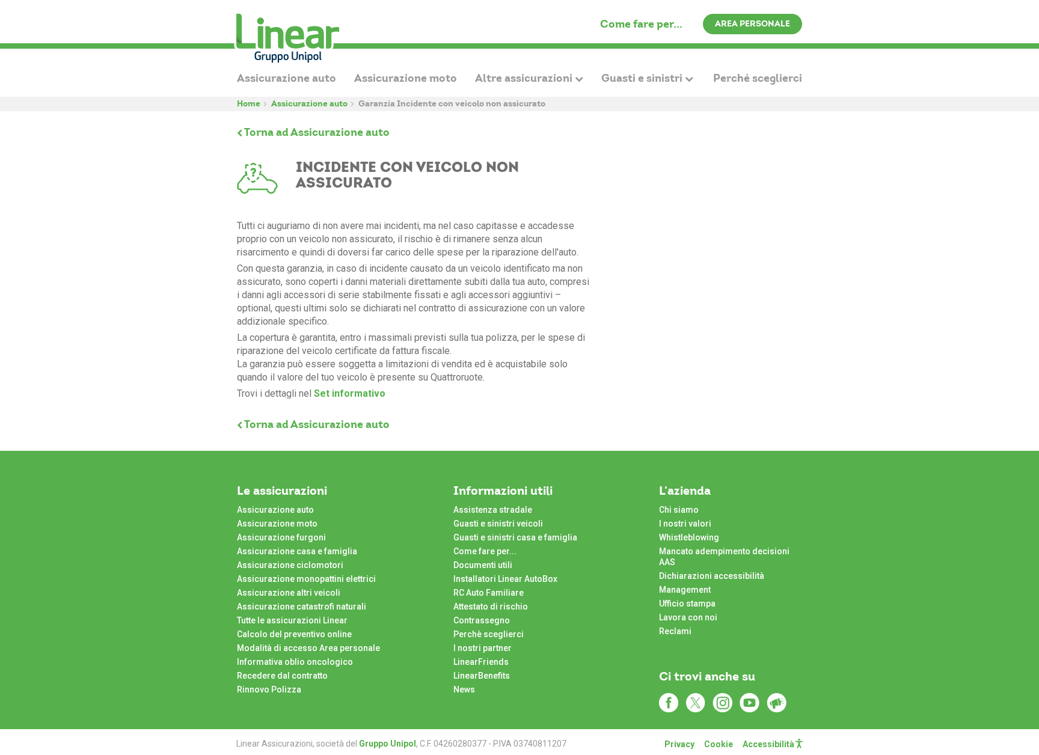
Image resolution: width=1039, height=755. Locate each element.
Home (248, 103)
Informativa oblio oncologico (295, 662)
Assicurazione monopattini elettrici (306, 579)
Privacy (679, 744)
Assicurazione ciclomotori (290, 565)
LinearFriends (481, 662)
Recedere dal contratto (282, 675)
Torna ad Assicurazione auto (316, 132)
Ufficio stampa (687, 603)
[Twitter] (695, 702)
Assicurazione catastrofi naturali (301, 606)
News (464, 689)
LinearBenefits (481, 675)
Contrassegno (481, 620)
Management (685, 590)
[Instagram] (722, 702)
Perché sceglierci (757, 78)
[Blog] (776, 702)
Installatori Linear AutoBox (505, 579)
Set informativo (349, 393)
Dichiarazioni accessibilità (711, 576)
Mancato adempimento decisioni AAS (724, 556)
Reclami (675, 631)
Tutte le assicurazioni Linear (292, 620)
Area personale (752, 23)
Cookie (718, 744)
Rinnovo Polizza (269, 689)
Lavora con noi (688, 617)
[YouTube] (749, 702)
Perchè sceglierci (488, 634)
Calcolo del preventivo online (294, 634)
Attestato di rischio (490, 606)
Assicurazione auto (286, 78)
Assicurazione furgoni (281, 537)
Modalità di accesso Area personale (308, 648)
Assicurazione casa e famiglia (297, 551)
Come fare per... (641, 24)
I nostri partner (482, 648)
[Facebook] (668, 702)
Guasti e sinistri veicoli (498, 523)
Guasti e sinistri (643, 78)
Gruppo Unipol (387, 743)
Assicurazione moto (405, 78)
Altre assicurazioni (525, 78)
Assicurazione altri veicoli (288, 593)
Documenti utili (482, 565)
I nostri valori (685, 523)
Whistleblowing (689, 537)
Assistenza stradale (492, 510)
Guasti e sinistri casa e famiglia (515, 537)
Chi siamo (679, 510)
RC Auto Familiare (488, 593)
